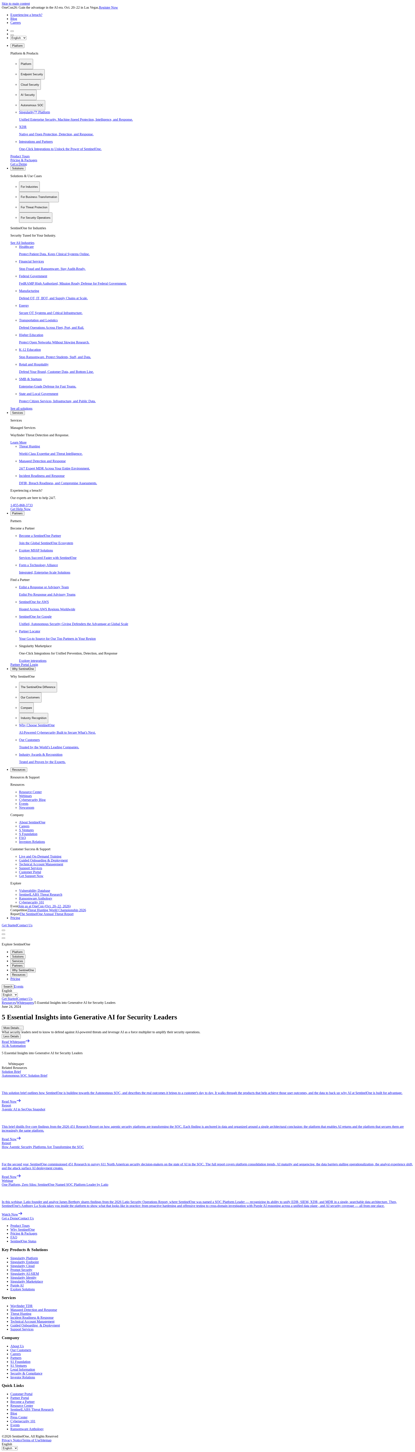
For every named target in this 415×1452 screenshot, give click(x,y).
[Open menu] (3, 930)
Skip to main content (16, 3)
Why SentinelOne (23, 669)
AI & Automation (14, 1046)
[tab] (26, 64)
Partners (17, 513)
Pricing (15, 918)
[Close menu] (3, 934)
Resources (19, 769)
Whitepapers (25, 1002)
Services (17, 412)
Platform (17, 45)
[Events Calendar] (12, 35)
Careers (15, 22)
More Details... (12, 1028)
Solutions (18, 168)
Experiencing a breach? (26, 15)
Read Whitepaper (14, 1042)
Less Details (11, 1036)
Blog (13, 19)
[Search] (12, 31)
